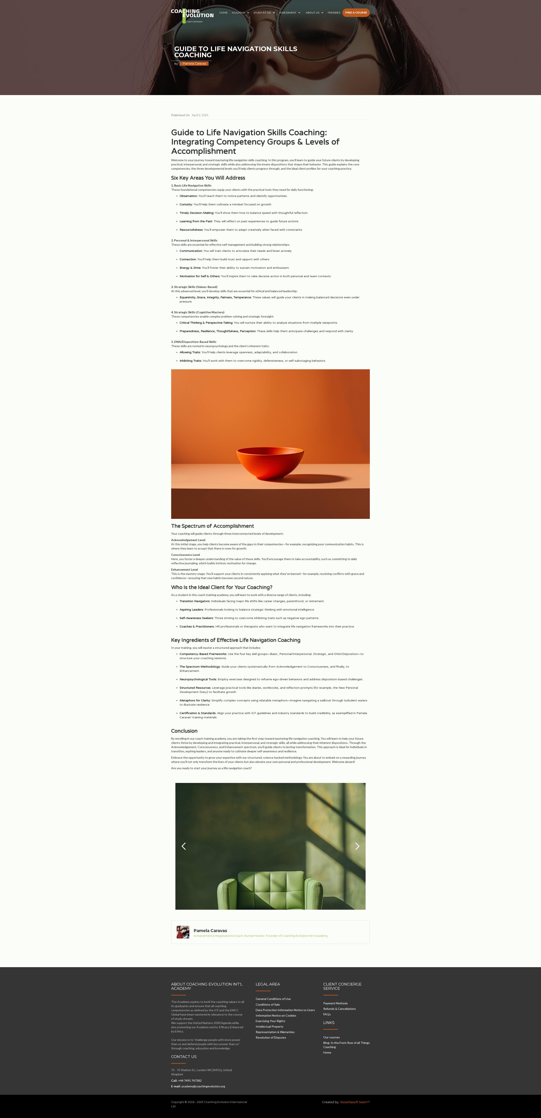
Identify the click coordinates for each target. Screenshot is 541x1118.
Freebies (334, 12)
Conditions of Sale (268, 1004)
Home (327, 1052)
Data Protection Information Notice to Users (285, 1010)
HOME (223, 12)
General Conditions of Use (273, 999)
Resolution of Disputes (271, 1037)
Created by (330, 1102)
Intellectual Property (269, 1026)
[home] (192, 15)
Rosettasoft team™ (354, 1102)
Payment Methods (335, 1003)
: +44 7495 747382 (186, 1080)
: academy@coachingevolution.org (198, 1086)
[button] (240, 12)
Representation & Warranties (275, 1032)
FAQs (327, 1014)
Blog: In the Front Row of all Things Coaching (346, 1045)
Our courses (331, 1037)
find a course (356, 12)
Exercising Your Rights (270, 1021)
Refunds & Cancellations (339, 1008)
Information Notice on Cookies (276, 1015)
